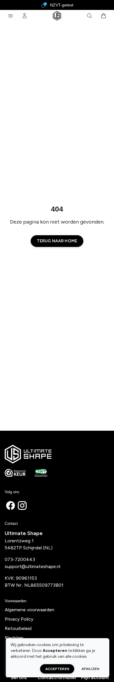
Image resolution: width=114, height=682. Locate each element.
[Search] (89, 16)
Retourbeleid (18, 628)
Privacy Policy (19, 619)
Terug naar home (57, 240)
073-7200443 (20, 559)
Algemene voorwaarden (29, 609)
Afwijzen (90, 669)
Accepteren (57, 669)
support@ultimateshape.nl (32, 566)
